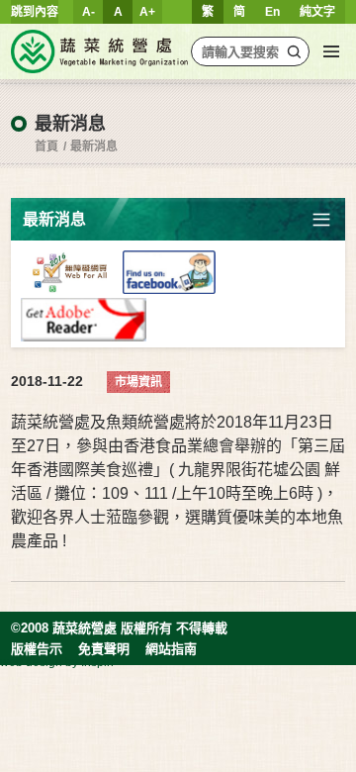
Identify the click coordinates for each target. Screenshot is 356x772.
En (272, 12)
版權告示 (36, 648)
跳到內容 (34, 12)
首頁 (46, 146)
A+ (147, 12)
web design (31, 662)
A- (88, 12)
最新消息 (94, 146)
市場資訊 (138, 382)
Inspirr (98, 662)
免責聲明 (104, 648)
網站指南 (171, 648)
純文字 (317, 12)
